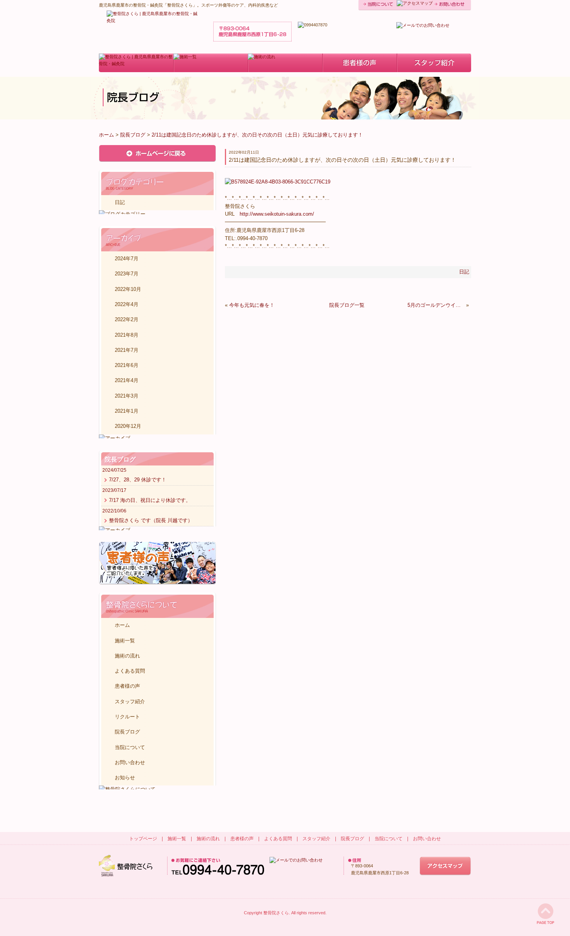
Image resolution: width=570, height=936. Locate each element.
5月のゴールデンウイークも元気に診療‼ (436, 305)
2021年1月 (126, 411)
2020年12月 (128, 426)
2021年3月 (126, 396)
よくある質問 (130, 671)
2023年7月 (126, 274)
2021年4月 (126, 380)
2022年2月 (126, 319)
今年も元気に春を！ (252, 305)
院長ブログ (132, 135)
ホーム (106, 135)
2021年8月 (126, 335)
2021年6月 (126, 365)
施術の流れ (127, 656)
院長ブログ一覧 (346, 305)
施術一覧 (125, 641)
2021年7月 (126, 350)
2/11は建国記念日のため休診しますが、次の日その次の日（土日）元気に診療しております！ (257, 135)
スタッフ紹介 (130, 701)
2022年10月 (128, 289)
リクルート (127, 717)
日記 (464, 272)
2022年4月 (126, 304)
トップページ (143, 838)
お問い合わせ (130, 762)
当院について (130, 747)
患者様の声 (127, 686)
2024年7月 (126, 258)
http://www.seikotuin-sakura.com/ (277, 214)
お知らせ (125, 777)
